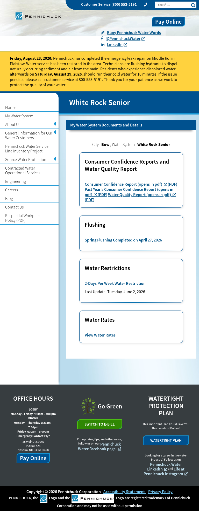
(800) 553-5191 (124, 4)
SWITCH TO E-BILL (99, 424)
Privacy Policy (160, 491)
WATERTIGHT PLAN (166, 440)
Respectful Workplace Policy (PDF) (23, 218)
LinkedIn (115, 44)
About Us (12, 124)
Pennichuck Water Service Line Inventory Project (26, 148)
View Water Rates (100, 335)
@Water (123, 38)
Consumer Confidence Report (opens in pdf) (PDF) (131, 184)
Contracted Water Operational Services (22, 170)
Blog (9, 198)
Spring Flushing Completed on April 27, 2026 (123, 240)
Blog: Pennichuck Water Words (134, 32)
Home (10, 107)
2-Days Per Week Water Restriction (115, 283)
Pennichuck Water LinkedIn (164, 467)
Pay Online (168, 21)
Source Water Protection (25, 159)
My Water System (19, 115)
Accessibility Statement (124, 491)
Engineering (15, 181)
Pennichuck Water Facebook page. (99, 446)
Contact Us (14, 207)
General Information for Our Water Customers (28, 135)
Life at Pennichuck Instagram (164, 471)
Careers (11, 189)
